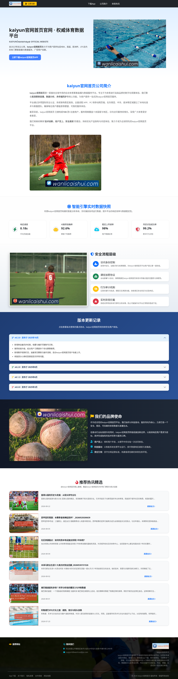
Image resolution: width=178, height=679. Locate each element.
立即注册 (31, 4)
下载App (91, 3)
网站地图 (47, 676)
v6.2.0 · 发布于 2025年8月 (26, 367)
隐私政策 (29, 676)
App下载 (12, 676)
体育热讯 (116, 3)
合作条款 (38, 676)
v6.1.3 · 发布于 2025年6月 (26, 377)
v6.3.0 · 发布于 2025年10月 (27, 337)
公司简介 (104, 3)
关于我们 (21, 676)
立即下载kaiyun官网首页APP (25, 57)
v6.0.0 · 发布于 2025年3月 (26, 387)
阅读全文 (150, 506)
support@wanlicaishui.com (77, 652)
